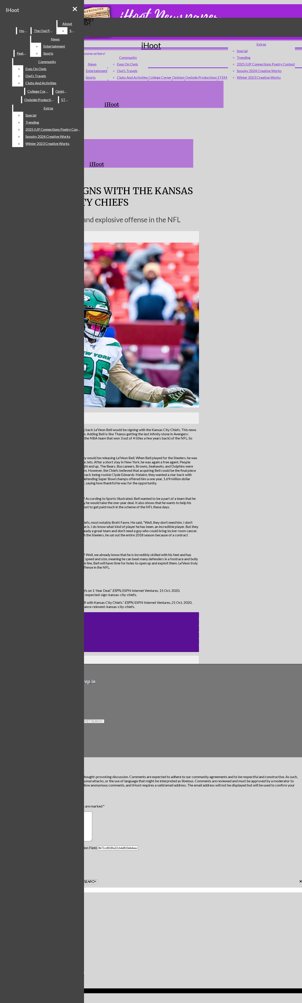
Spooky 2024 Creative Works (259, 71)
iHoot (12, 10)
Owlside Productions (201, 77)
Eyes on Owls (127, 64)
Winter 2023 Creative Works (259, 77)
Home (24, 31)
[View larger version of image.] (99, 325)
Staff (73, 31)
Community (128, 57)
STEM (222, 77)
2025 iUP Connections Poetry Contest (266, 64)
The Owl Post (44, 31)
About (67, 23)
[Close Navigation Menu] (75, 9)
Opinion (178, 77)
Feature (22, 53)
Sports (91, 77)
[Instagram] (92, 696)
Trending (243, 57)
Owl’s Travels (127, 71)
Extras (261, 44)
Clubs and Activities (132, 77)
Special (242, 51)
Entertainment (96, 71)
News (92, 64)
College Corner (160, 77)
